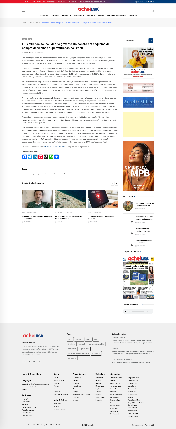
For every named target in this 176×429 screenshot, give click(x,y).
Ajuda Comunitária (28, 410)
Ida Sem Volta (114, 414)
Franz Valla (114, 408)
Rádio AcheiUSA (27, 413)
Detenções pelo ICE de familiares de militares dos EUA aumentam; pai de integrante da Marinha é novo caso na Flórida (133, 354)
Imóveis (55, 15)
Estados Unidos (66, 212)
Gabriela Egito (114, 411)
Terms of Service (50, 425)
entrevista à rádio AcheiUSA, (54, 147)
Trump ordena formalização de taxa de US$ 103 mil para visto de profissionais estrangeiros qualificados (71, 2)
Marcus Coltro (133, 389)
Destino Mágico (115, 400)
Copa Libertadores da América (78, 353)
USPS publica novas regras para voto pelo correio (131, 362)
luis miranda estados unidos (63, 174)
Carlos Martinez (115, 386)
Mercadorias (78, 15)
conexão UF (72, 349)
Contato (58, 425)
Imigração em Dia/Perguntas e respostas (35, 384)
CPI (33, 174)
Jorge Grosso (132, 383)
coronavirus (96, 353)
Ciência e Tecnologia (61, 394)
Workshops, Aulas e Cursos (116, 15)
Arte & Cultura (61, 400)
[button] (112, 184)
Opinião (130, 397)
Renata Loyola (133, 408)
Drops (112, 403)
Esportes (57, 391)
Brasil (36, 23)
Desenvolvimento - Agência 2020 (143, 425)
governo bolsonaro (44, 174)
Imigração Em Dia (134, 378)
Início (25, 425)
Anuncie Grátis (32, 425)
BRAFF (88, 339)
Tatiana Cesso (133, 416)
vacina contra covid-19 (84, 174)
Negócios (90, 15)
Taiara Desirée (133, 413)
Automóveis (44, 15)
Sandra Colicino (133, 411)
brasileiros (71, 344)
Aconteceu (57, 403)
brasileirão (82, 344)
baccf (70, 339)
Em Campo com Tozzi (29, 407)
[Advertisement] (138, 124)
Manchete (123, 337)
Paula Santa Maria (134, 400)
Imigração (115, 337)
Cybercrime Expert (116, 394)
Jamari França (133, 380)
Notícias (24, 390)
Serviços (101, 15)
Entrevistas (26, 402)
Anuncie (75, 400)
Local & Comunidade (31, 374)
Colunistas (115, 374)
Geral (30, 23)
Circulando (113, 391)
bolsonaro (79, 339)
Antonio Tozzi (114, 380)
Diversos (98, 394)
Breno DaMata (115, 383)
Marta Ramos (132, 394)
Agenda (56, 406)
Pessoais (132, 15)
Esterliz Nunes (115, 405)
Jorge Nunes (28, 52)
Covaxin (26, 174)
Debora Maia (114, 397)
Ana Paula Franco (116, 378)
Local (56, 378)
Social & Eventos (59, 409)
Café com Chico (27, 415)
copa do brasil (84, 349)
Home (24, 23)
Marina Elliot (132, 391)
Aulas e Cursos (100, 397)
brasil (95, 339)
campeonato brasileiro (96, 344)
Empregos (65, 15)
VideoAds (100, 374)
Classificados (79, 374)
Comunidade (31, 212)
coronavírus (72, 358)
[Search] (153, 11)
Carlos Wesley (115, 389)
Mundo (56, 386)
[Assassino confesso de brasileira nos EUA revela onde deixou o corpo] (128, 206)
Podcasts (26, 395)
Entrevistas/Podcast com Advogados (34, 387)
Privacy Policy (41, 425)
